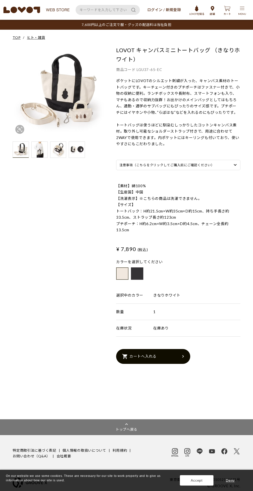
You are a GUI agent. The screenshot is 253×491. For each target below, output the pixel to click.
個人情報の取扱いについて (84, 450)
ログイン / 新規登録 (164, 9)
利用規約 (119, 450)
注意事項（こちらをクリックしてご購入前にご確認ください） (166, 165)
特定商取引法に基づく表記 (34, 450)
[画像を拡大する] (19, 129)
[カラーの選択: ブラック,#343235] (137, 273)
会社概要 (64, 456)
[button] (6, 485)
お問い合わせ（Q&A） (31, 456)
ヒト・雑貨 (36, 37)
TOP (17, 37)
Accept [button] (197, 480)
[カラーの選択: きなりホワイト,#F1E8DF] (122, 273)
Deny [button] (230, 480)
